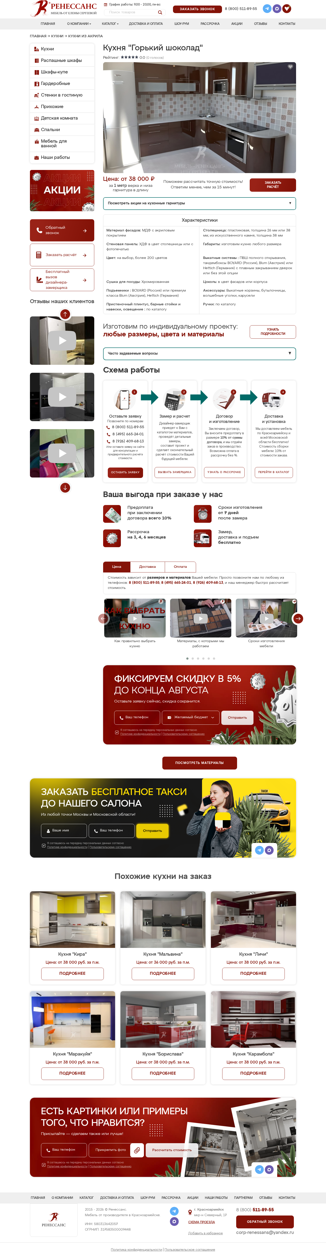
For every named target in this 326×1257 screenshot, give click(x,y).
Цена (116, 567)
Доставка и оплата (146, 24)
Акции (236, 24)
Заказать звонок (197, 9)
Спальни (50, 130)
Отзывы (260, 24)
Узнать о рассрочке (224, 472)
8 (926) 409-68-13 (240, 15)
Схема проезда (201, 1222)
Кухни (57, 36)
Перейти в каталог (274, 472)
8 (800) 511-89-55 (241, 9)
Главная (48, 24)
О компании (77, 24)
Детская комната (59, 118)
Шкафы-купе (54, 72)
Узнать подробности (273, 331)
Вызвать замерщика (175, 472)
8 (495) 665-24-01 (240, 3)
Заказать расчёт (273, 185)
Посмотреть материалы (199, 763)
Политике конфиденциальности (140, 734)
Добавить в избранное (205, 1233)
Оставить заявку (125, 472)
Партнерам (243, 1198)
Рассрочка (210, 24)
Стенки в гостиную (61, 95)
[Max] (277, 9)
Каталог (109, 24)
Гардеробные (55, 83)
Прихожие (52, 107)
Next (65, 487)
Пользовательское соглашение (190, 1249)
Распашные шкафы (61, 60)
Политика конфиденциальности (136, 1249)
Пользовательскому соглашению (184, 734)
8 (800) (255, 1210)
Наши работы (55, 157)
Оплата (180, 567)
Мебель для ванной (54, 143)
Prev (65, 314)
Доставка (147, 567)
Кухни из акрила (85, 36)
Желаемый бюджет (191, 717)
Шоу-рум (182, 24)
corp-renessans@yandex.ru (265, 1232)
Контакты (287, 24)
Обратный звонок (265, 1221)
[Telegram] (267, 9)
